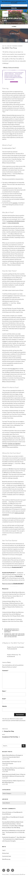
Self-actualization (10, 636)
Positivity (21, 635)
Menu (14, 26)
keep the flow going (18, 634)
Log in (3, 850)
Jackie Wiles (5, 817)
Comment (5, 670)
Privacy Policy (5, 874)
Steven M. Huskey (17, 45)
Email (4, 698)
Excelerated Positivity (11, 629)
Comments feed (6, 856)
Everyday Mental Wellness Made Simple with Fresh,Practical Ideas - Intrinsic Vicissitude (12, 823)
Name (4, 691)
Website (4, 706)
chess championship (13, 223)
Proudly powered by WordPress (17, 874)
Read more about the (13, 583)
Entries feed (5, 853)
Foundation (7, 630)
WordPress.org (6, 859)
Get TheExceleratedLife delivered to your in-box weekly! (14, 2)
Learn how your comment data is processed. (13, 720)
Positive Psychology (10, 635)
